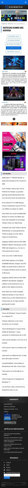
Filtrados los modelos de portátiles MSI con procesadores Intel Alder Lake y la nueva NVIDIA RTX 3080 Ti (14, 75)
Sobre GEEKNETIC (8, 404)
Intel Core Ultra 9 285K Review (12, 256)
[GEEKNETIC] (14, 7)
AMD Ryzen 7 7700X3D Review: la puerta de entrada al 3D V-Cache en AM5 (14, 181)
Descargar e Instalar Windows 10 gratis (13, 437)
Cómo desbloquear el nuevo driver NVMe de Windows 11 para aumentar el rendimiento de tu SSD (14, 332)
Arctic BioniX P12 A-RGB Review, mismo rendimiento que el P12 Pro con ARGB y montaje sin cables (14, 206)
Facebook (8, 462)
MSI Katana (10, 23)
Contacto (6, 411)
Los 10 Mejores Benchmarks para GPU (13, 452)
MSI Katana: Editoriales (13, 44)
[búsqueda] (25, 2)
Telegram (8, 470)
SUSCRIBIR (6, 477)
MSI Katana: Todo (13, 36)
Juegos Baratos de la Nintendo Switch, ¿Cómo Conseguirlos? (13, 440)
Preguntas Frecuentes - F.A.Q (11, 409)
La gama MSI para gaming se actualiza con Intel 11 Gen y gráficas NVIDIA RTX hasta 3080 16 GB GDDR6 (14, 106)
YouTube (8, 467)
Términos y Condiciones (9, 406)
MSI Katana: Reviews (14, 40)
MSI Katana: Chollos (13, 51)
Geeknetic (5, 23)
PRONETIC (3, 484)
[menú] (2, 2)
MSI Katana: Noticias (13, 48)
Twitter (7, 465)
